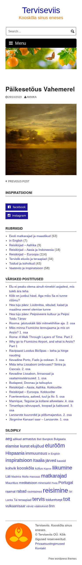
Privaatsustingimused (50, 543)
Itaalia (39, 460)
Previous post (18, 181)
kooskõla (25, 468)
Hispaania (14, 453)
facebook (19, 207)
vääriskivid (41, 506)
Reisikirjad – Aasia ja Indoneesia (31, 249)
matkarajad (54, 476)
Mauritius (11, 483)
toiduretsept (54, 500)
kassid (61, 461)
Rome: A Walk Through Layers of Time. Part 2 (40, 337)
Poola (55, 483)
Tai (15, 500)
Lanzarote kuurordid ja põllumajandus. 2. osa (40, 414)
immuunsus (36, 453)
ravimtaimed (34, 491)
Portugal (65, 482)
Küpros (47, 468)
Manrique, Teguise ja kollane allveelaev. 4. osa (41, 401)
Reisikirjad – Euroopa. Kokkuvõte (32, 392)
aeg (8, 439)
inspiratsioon (18, 460)
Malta (25, 476)
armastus (29, 439)
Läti (7, 476)
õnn (52, 506)
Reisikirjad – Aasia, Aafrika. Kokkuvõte (35, 387)
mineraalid (44, 483)
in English (16, 240)
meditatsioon (28, 483)
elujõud (37, 446)
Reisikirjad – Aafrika (22, 245)
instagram (19, 215)
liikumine (62, 468)
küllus (39, 468)
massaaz (35, 476)
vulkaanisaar (15, 506)
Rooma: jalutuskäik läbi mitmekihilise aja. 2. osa (42, 323)
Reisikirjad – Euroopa (24, 254)
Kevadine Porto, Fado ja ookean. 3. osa (36, 360)
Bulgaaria (60, 439)
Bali (39, 439)
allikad (17, 439)
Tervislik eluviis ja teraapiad (28, 259)
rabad (21, 491)
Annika (32, 97)
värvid (29, 506)
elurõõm (55, 446)
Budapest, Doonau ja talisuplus (30, 382)
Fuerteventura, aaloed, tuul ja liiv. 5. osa (37, 396)
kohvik (10, 468)
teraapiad (24, 500)
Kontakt (40, 548)
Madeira (16, 476)
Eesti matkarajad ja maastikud (30, 236)
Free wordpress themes (63, 558)
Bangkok (47, 439)
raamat (10, 491)
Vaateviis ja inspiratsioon (26, 268)
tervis (38, 499)
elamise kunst (17, 446)
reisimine (55, 490)
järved (50, 460)
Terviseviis (41, 10)
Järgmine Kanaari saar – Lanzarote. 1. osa (38, 419)
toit (66, 499)
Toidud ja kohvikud (22, 263)
